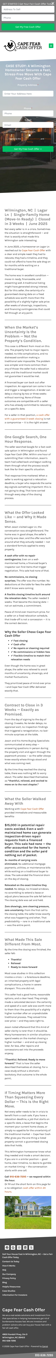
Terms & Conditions (30, 139)
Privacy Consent (28, 132)
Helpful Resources (11, 1286)
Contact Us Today (10, 1261)
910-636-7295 (18, 1176)
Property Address (28, 84)
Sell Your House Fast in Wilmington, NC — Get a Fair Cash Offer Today (27, 1255)
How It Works (8, 1266)
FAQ (4, 1270)
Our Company (9, 1274)
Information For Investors (14, 1295)
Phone (28, 108)
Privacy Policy (9, 1278)
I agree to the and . (30, 140)
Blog (4, 1282)
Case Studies (8, 1291)
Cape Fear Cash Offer (33, 250)
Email (28, 119)
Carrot (45, 1346)
